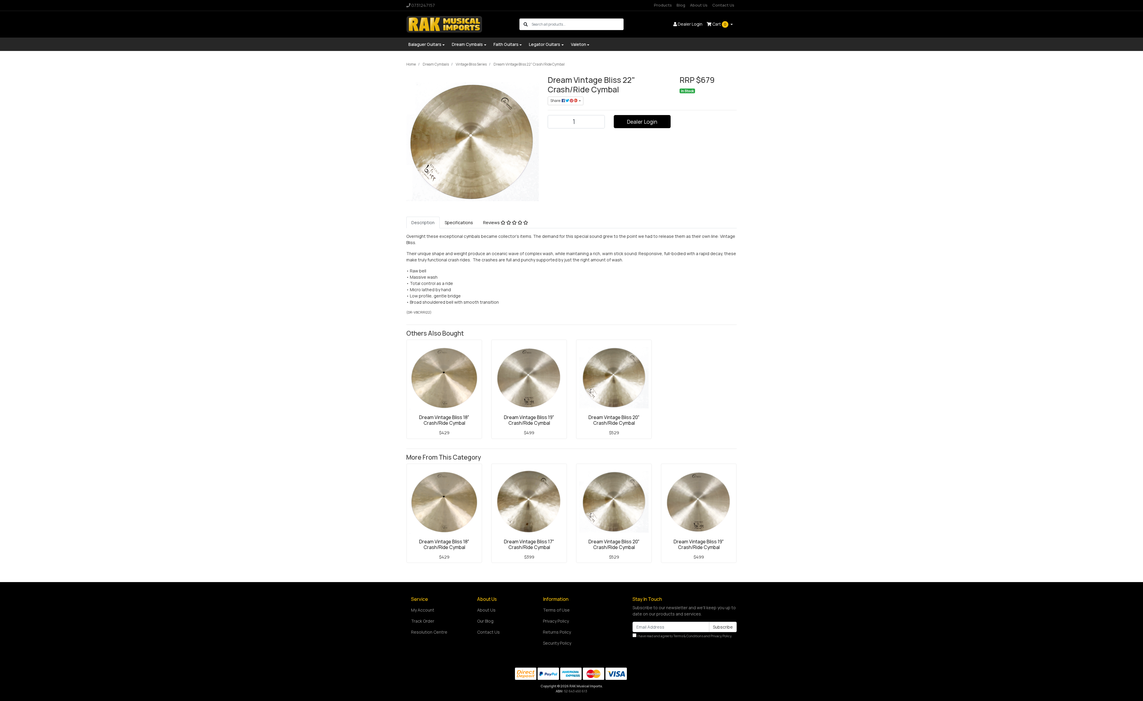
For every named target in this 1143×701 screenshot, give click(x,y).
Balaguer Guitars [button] (424, 44)
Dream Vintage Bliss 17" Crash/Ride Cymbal (529, 544)
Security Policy (557, 643)
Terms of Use (556, 610)
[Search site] (526, 24)
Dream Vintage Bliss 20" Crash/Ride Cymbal (614, 420)
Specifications (459, 222)
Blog (681, 5)
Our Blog (485, 621)
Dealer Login (642, 121)
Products (663, 5)
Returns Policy (557, 632)
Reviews (492, 222)
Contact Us (723, 5)
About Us (699, 5)
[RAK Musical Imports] (444, 24)
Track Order (422, 621)
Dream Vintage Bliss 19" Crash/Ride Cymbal (529, 420)
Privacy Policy (556, 621)
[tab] (423, 222)
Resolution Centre (429, 632)
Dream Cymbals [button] (467, 44)
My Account (422, 610)
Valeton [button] (578, 44)
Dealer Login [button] (689, 24)
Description (423, 222)
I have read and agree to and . (684, 636)
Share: (556, 100)
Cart (718, 24)
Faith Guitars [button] (506, 44)
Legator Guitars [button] (544, 44)
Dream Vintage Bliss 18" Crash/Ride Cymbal (444, 420)
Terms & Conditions (688, 636)
